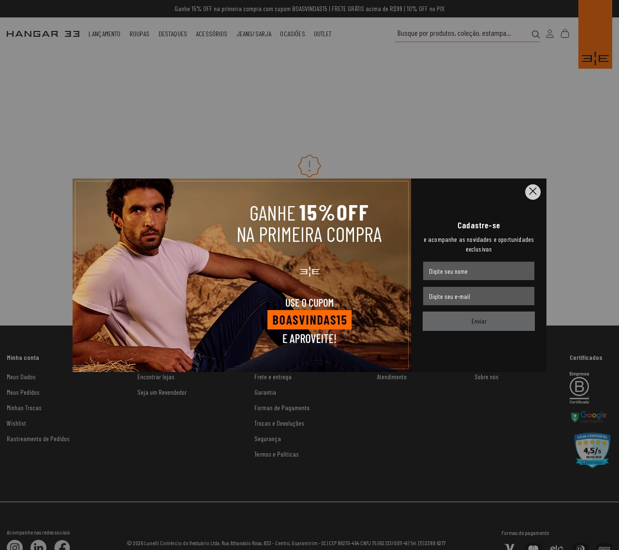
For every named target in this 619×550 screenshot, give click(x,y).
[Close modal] (533, 192)
